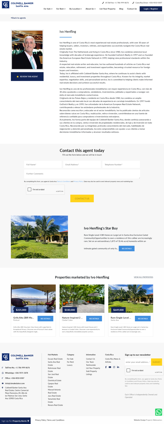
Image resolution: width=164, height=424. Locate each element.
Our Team (90, 362)
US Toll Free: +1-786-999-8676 (117, 2)
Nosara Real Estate (55, 405)
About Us (90, 8)
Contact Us (132, 8)
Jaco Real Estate (54, 395)
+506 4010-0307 (17, 378)
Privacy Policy (78, 181)
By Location (74, 8)
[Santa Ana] (17, 4)
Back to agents (19, 17)
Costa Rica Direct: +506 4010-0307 (148, 2)
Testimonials (91, 365)
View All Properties (143, 277)
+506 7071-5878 (21, 373)
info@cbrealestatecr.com (15, 383)
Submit (157, 361)
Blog (121, 8)
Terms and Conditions (55, 420)
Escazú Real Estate (55, 359)
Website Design (140, 420)
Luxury (69, 365)
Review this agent (29, 76)
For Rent (60, 8)
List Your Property (107, 8)
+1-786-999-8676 (23, 367)
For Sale (47, 8)
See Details (126, 248)
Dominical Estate (54, 380)
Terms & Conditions (63, 181)
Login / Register (151, 8)
